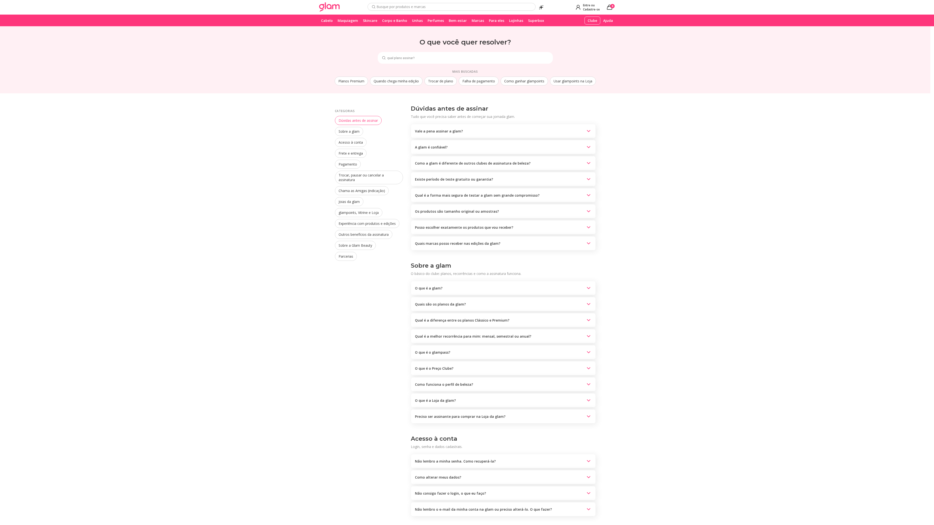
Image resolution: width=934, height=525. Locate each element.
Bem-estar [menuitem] (458, 20)
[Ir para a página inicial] (329, 7)
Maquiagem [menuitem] (348, 20)
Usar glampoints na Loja (573, 81)
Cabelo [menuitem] (327, 20)
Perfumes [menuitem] (436, 20)
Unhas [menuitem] (417, 20)
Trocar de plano (440, 81)
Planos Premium (351, 81)
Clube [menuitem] (592, 20)
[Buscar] (374, 7)
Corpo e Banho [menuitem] (394, 20)
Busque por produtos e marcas (401, 7)
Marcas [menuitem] (478, 20)
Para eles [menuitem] (496, 20)
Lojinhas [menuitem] (516, 20)
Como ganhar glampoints (524, 81)
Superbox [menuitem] (536, 20)
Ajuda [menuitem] (608, 20)
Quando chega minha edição (396, 81)
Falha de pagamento (478, 81)
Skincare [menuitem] (370, 20)
